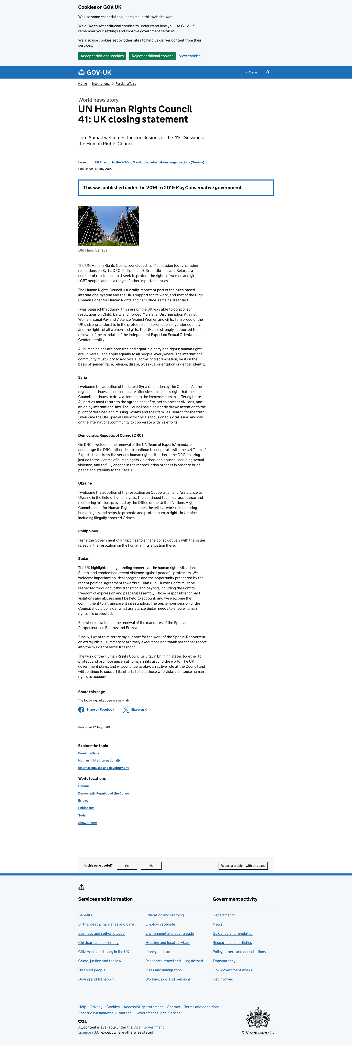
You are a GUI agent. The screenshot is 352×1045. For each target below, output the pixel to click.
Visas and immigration (163, 970)
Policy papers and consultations (239, 951)
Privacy (96, 1007)
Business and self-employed (101, 933)
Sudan (82, 815)
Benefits (85, 915)
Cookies (113, 1007)
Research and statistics (232, 942)
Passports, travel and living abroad (174, 961)
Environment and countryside (169, 933)
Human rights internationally (99, 760)
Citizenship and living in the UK (103, 951)
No (155, 866)
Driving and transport (96, 979)
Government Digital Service (158, 1013)
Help (82, 1007)
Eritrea (83, 800)
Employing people (160, 924)
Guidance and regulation (233, 933)
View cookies (190, 56)
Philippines (86, 808)
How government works (232, 970)
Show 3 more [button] (87, 823)
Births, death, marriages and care (106, 924)
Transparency (224, 961)
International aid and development (103, 768)
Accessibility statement (143, 1007)
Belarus (84, 786)
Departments (224, 915)
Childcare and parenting (98, 942)
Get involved (223, 979)
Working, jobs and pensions (168, 979)
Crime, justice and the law (99, 961)
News (217, 924)
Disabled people (92, 970)
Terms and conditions (202, 1007)
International (101, 83)
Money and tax (157, 951)
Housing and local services (167, 942)
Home (82, 83)
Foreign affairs (126, 83)
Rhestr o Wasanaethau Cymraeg (105, 1013)
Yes (131, 866)
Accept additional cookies (102, 56)
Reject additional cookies (153, 56)
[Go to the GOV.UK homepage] (94, 72)
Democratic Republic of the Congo (103, 793)
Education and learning (164, 915)
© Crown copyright (258, 1032)
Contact (173, 1007)
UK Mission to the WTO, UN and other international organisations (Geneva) (149, 162)
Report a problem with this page (243, 866)
